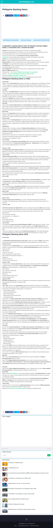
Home (3, 6)
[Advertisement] (26, 28)
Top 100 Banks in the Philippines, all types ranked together (21, 493)
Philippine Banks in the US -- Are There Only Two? (19, 483)
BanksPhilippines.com (26, 2)
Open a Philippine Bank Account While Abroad (18, 498)
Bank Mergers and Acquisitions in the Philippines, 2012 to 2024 (22, 488)
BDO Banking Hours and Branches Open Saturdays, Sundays (21, 509)
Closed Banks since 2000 (23, 525)
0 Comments (10, 12)
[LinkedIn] (24, 15)
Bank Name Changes (34, 525)
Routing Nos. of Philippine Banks (15, 462)
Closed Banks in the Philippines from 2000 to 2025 (19, 478)
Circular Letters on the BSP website (17, 388)
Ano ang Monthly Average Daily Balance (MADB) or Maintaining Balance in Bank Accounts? (28, 473)
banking (7, 6)
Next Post (49, 448)
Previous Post (5, 448)
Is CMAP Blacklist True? (13, 467)
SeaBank (4, 57)
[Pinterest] (21, 15)
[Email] (26, 15)
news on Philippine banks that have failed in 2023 (22, 73)
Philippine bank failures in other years (17, 75)
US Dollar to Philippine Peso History (16, 504)
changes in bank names (18, 77)
